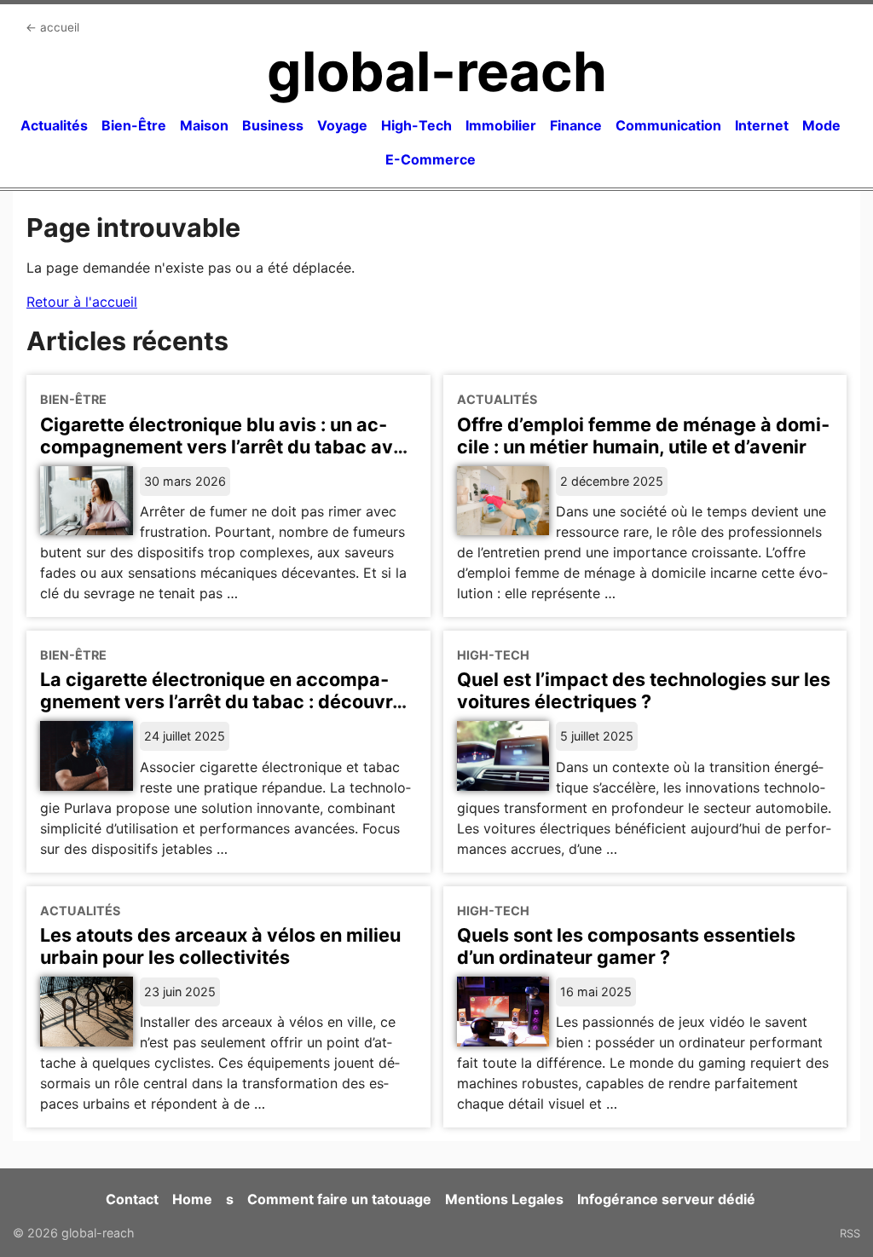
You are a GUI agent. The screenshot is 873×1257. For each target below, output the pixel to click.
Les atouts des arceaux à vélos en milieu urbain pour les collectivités (220, 946)
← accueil (52, 27)
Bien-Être (133, 125)
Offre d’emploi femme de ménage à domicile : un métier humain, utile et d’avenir (643, 435)
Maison (204, 125)
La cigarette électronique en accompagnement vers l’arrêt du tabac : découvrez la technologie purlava (226, 701)
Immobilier (500, 125)
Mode (821, 125)
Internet (762, 125)
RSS (850, 1233)
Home (192, 1199)
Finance (576, 125)
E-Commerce (430, 159)
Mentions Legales (504, 1199)
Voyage (342, 125)
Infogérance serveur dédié (666, 1199)
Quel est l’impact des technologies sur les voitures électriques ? (643, 690)
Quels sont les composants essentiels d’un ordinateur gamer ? (626, 946)
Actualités (54, 125)
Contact (132, 1199)
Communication (668, 125)
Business (273, 125)
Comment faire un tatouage (339, 1199)
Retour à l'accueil (81, 301)
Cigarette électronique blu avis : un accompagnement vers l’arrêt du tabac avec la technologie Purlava (227, 446)
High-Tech (416, 125)
